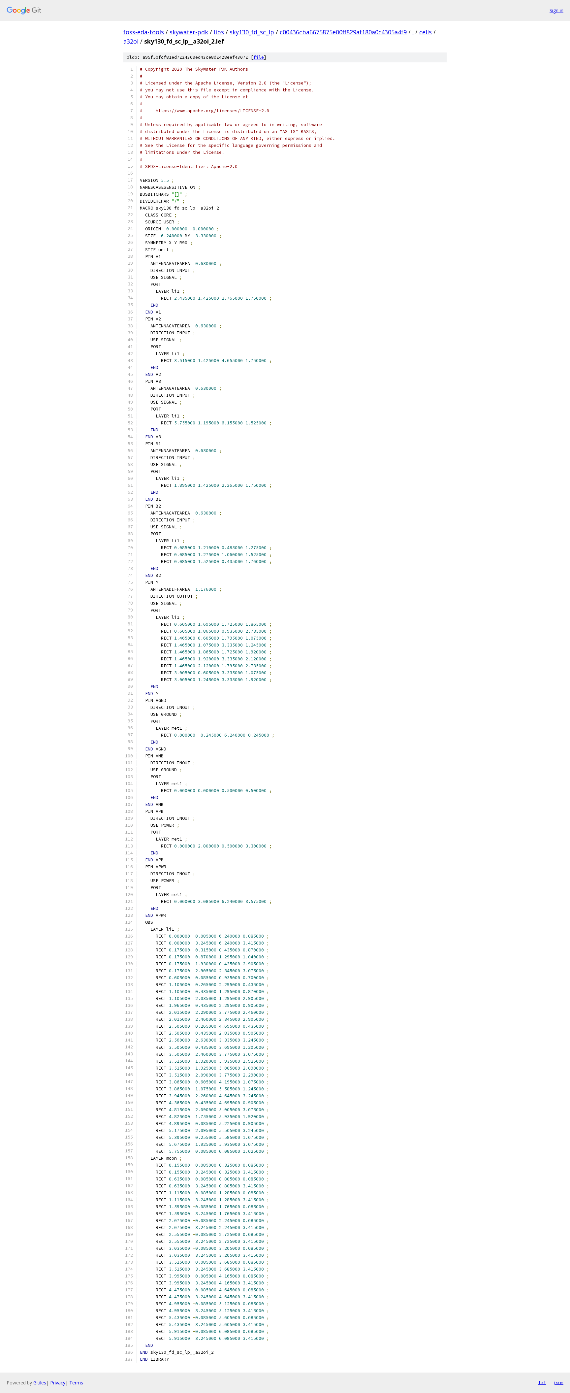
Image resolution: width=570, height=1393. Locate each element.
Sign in (556, 10)
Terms (76, 1382)
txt (542, 1382)
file (258, 57)
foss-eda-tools (143, 32)
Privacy (57, 1382)
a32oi (131, 41)
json (558, 1382)
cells (425, 32)
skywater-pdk (189, 32)
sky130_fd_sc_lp (252, 32)
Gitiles (39, 1382)
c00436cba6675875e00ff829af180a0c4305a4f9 (343, 32)
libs (219, 32)
